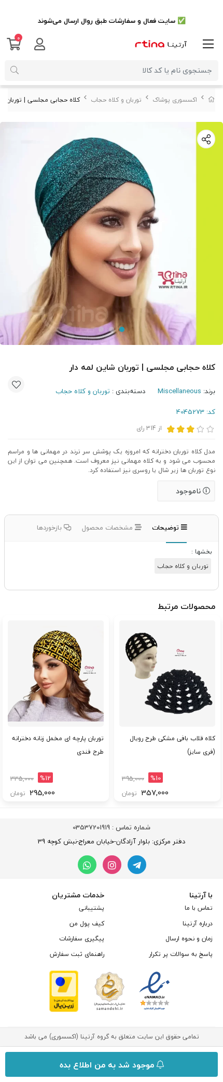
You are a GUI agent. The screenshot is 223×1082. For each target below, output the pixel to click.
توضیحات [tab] (166, 527)
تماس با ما (199, 908)
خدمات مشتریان (78, 895)
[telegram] (137, 864)
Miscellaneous (179, 391)
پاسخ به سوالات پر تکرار (181, 954)
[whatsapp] (87, 864)
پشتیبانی (91, 908)
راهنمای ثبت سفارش (77, 954)
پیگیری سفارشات (81, 938)
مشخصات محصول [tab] (108, 527)
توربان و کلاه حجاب (116, 99)
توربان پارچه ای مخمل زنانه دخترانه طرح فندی (58, 745)
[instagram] (112, 864)
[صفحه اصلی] (211, 99)
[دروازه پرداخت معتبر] (63, 990)
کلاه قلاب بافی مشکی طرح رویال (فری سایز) (172, 745)
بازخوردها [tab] (50, 527)
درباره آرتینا (198, 923)
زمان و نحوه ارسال (189, 938)
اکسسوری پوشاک (174, 99)
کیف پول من (86, 923)
